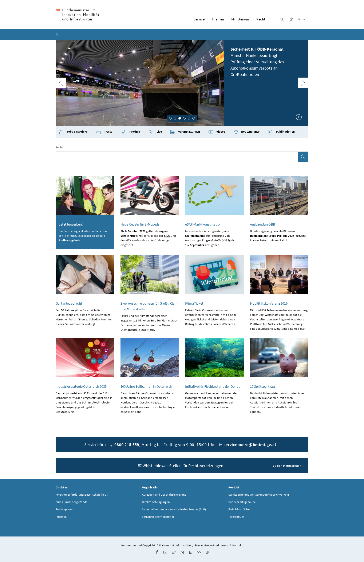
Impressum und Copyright (138, 545)
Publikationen (284, 131)
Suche (59, 147)
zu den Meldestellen (287, 466)
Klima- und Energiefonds (71, 502)
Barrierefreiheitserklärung (211, 545)
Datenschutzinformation (175, 545)
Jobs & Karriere (76, 131)
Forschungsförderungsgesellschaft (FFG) (82, 494)
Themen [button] (218, 19)
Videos (220, 131)
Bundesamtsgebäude (242, 502)
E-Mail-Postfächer (239, 509)
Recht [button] (260, 19)
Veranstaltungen (189, 131)
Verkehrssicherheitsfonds (158, 517)
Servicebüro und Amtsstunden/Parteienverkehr (258, 494)
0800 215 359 (126, 444)
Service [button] (199, 19)
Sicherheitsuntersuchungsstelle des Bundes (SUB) (174, 509)
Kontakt (237, 545)
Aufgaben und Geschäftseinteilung (164, 494)
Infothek (134, 131)
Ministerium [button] (240, 19)
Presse (107, 131)
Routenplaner (250, 131)
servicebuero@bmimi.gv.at (249, 444)
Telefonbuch (236, 517)
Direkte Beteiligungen (156, 502)
